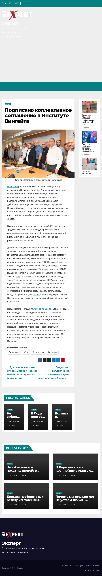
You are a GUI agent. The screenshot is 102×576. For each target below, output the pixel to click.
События (64, 566)
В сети (88, 570)
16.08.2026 (13, 505)
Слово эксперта (76, 566)
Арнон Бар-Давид (42, 309)
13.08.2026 (62, 505)
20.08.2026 (13, 475)
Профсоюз (12, 186)
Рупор (7, 104)
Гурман (96, 570)
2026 (18, 276)
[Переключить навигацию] (97, 86)
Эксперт (10, 23)
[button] (86, 86)
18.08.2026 (62, 475)
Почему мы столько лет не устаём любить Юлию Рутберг (75, 500)
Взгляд (96, 566)
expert (12, 426)
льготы (36, 294)
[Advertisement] (51, 62)
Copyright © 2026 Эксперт (12, 568)
